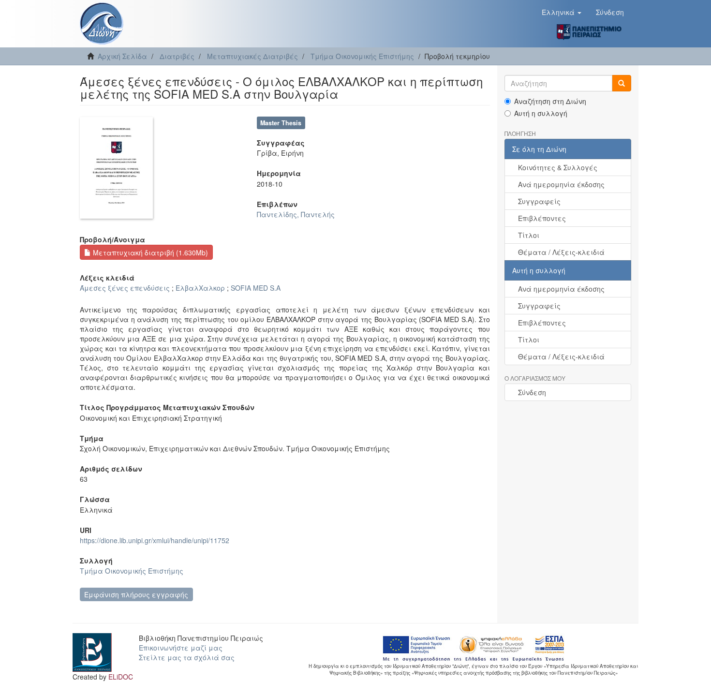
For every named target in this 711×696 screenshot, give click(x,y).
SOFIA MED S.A (256, 288)
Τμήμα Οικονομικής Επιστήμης (362, 56)
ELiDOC (120, 676)
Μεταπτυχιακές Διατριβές (252, 56)
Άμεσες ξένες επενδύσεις (125, 288)
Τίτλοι (528, 235)
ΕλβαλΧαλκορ (200, 288)
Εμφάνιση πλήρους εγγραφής (136, 594)
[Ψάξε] (621, 83)
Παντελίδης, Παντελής (296, 214)
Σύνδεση (532, 392)
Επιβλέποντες (542, 218)
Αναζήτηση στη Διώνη (550, 101)
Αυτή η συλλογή (540, 113)
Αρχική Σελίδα (122, 56)
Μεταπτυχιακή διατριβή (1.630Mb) (149, 252)
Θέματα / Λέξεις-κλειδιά (561, 252)
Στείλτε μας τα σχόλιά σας (187, 657)
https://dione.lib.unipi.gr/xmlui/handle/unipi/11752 (154, 540)
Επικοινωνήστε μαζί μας (180, 647)
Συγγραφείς (539, 201)
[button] (561, 12)
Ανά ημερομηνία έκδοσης (561, 184)
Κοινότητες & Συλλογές (557, 167)
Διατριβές (177, 56)
